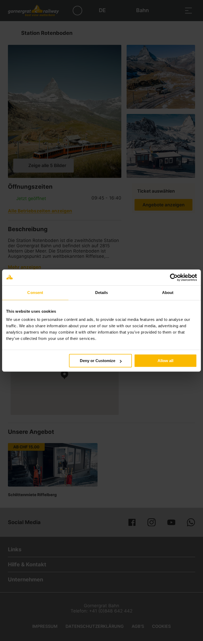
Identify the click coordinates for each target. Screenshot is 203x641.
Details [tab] (101, 292)
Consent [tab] (35, 292)
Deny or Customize (97, 360)
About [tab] (168, 292)
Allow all (165, 360)
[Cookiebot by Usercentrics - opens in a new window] (174, 277)
